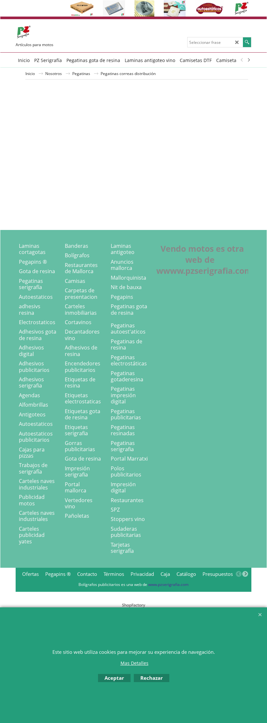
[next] (248, 60)
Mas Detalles (134, 663)
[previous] (242, 60)
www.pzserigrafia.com (168, 584)
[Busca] (247, 42)
